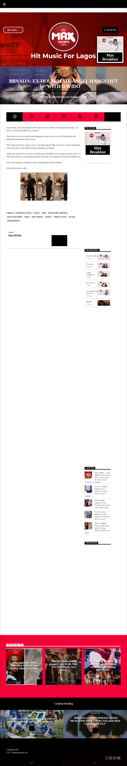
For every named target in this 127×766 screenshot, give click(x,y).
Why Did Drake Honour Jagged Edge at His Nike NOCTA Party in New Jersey (64, 665)
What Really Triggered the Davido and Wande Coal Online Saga (102, 504)
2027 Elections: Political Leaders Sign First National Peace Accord (102, 515)
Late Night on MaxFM (92, 292)
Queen (49, 217)
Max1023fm (58, 96)
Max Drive (90, 283)
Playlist (89, 302)
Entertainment (63, 75)
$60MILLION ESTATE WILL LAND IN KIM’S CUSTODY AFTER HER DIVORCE (32, 720)
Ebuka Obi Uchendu (57, 213)
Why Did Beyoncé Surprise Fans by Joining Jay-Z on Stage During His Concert (102, 665)
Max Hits (89, 264)
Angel (37, 213)
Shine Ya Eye (60, 217)
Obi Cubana (37, 217)
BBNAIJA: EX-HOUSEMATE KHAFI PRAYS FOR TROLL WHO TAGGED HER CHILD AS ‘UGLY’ (95, 720)
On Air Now (111, 30)
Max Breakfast (92, 256)
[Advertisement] (98, 205)
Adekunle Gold (23, 213)
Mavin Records (14, 217)
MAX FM (11, 681)
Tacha (72, 217)
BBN (44, 213)
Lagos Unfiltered (90, 273)
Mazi (27, 217)
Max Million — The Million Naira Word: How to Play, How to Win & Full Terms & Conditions (98, 477)
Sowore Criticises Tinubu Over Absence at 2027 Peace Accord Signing (96, 491)
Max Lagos (12, 30)
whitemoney (13, 221)
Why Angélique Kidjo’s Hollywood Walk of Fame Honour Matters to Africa (97, 528)
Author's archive (59, 240)
